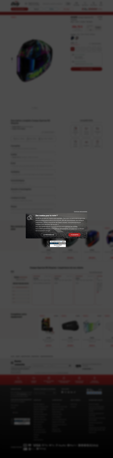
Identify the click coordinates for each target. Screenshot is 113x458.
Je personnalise (48, 234)
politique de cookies (71, 226)
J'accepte (75, 234)
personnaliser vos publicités (68, 228)
